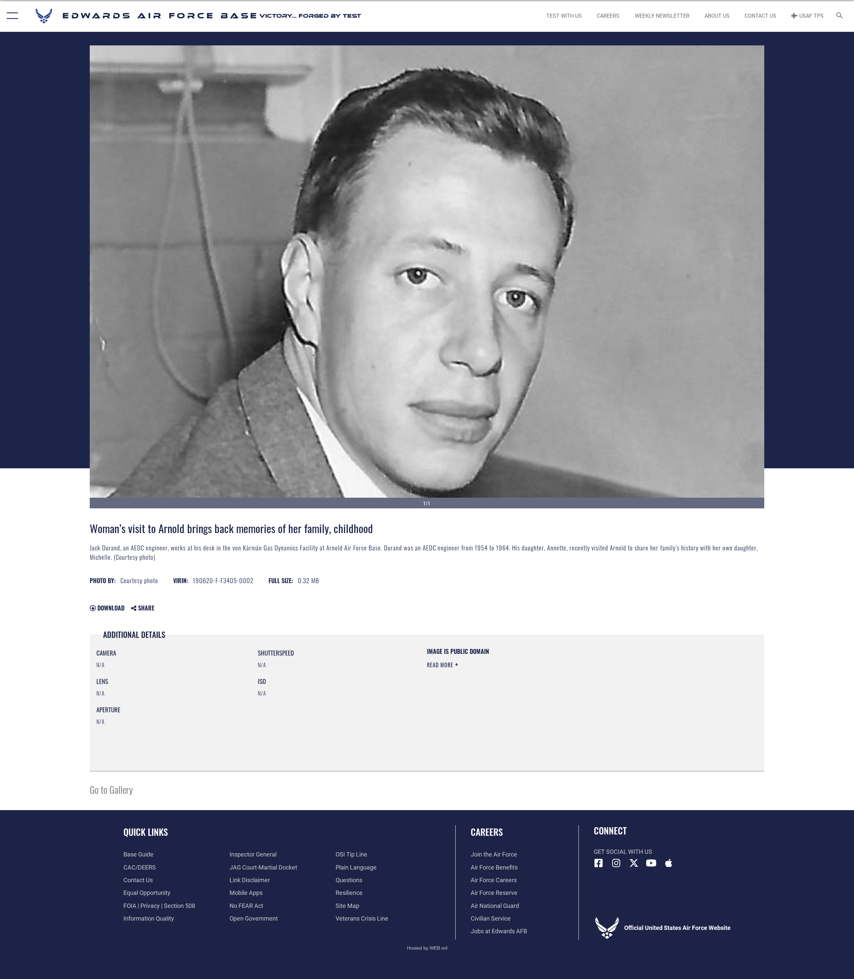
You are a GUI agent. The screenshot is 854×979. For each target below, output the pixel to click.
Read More (441, 665)
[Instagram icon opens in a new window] (616, 863)
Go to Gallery (111, 789)
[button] (11, 16)
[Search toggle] (840, 16)
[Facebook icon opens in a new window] (599, 863)
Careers (487, 831)
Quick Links (145, 831)
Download (110, 607)
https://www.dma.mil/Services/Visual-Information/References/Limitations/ (505, 698)
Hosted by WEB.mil (427, 948)
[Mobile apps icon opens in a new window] (669, 863)
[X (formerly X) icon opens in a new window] (634, 863)
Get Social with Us (623, 851)
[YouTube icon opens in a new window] (651, 863)
